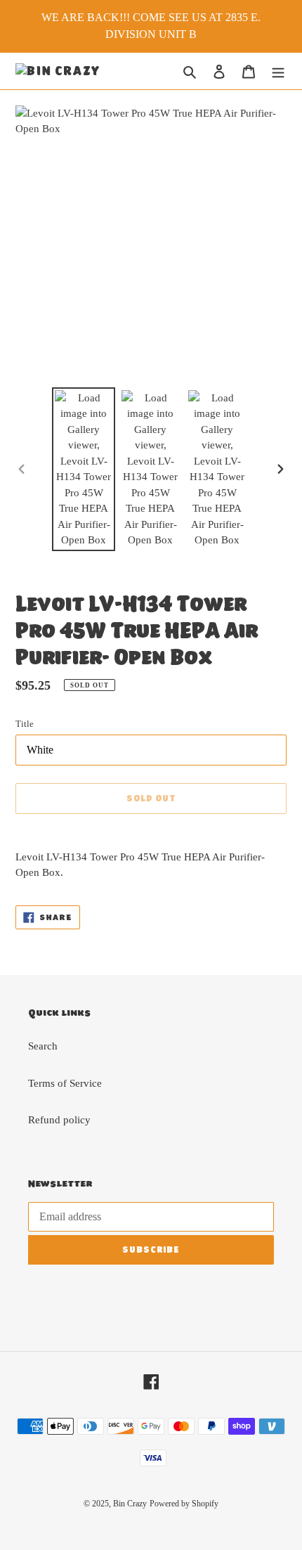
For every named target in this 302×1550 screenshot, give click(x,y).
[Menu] (278, 71)
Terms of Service (65, 1083)
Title (24, 723)
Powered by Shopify (184, 1504)
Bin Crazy (130, 1504)
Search (43, 1046)
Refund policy (59, 1119)
